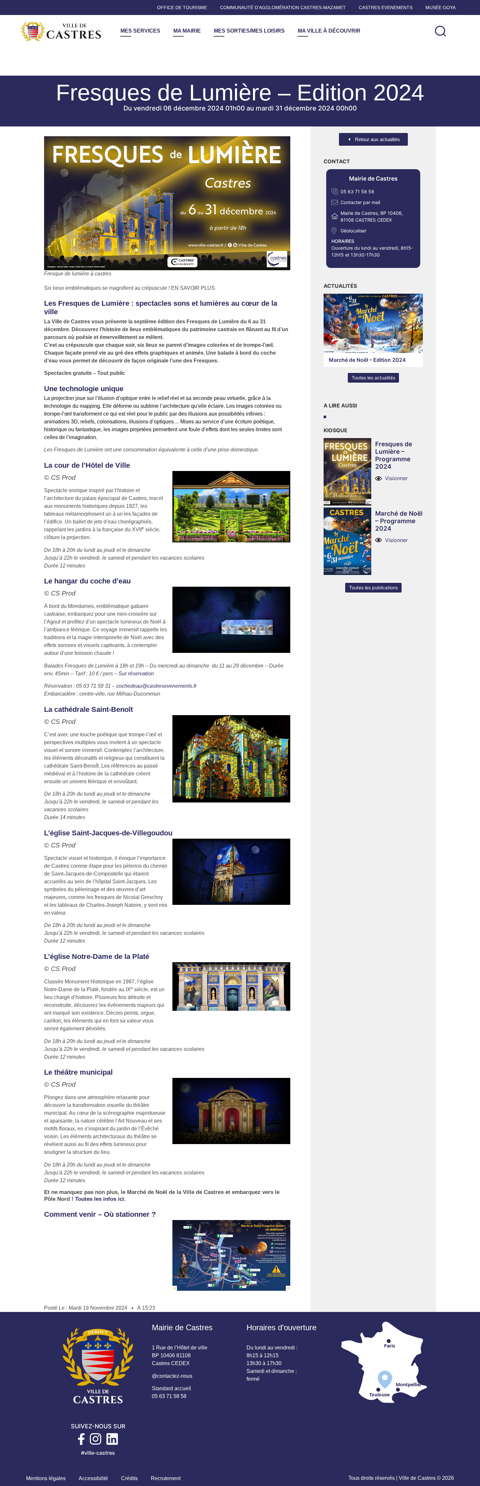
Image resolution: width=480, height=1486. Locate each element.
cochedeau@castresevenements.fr (156, 686)
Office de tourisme (182, 7)
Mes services (140, 31)
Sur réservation (136, 673)
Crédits (129, 1478)
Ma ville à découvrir (329, 31)
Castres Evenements (385, 7)
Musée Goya (440, 7)
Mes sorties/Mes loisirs (249, 31)
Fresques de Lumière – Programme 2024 (393, 455)
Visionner (396, 478)
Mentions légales (46, 1478)
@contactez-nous (172, 1376)
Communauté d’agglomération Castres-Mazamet (283, 7)
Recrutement (166, 1478)
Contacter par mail (360, 202)
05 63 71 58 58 (357, 191)
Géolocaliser (353, 230)
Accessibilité (93, 1478)
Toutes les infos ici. (100, 1199)
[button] (440, 31)
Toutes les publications (373, 587)
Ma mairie (187, 31)
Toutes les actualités (373, 377)
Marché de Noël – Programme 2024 (399, 521)
